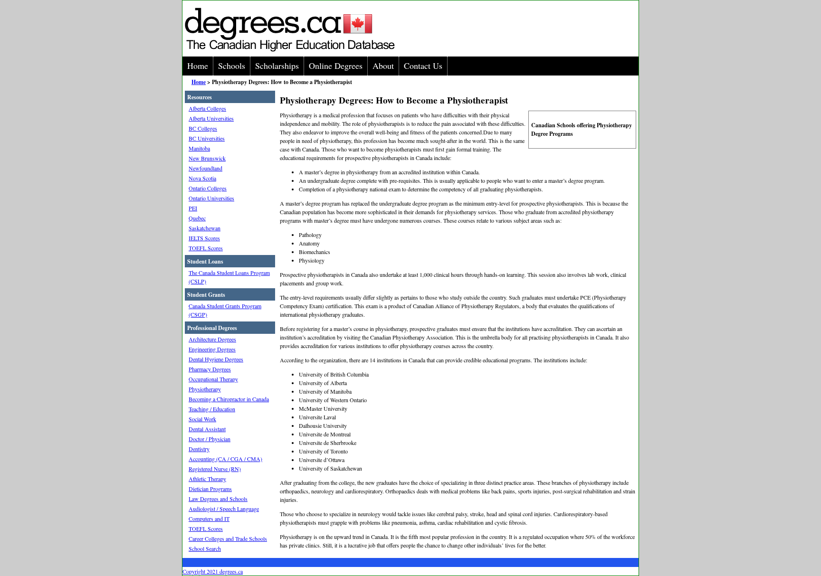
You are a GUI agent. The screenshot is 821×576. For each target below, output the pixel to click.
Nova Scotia (202, 178)
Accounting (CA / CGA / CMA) (225, 459)
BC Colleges (203, 128)
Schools (231, 65)
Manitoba (199, 148)
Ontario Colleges (208, 188)
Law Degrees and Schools (218, 498)
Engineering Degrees (212, 349)
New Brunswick (207, 158)
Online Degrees (336, 65)
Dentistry (199, 449)
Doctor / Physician (209, 439)
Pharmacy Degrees (210, 369)
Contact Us (423, 65)
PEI (193, 208)
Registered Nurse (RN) (215, 468)
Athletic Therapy (207, 478)
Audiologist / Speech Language (224, 508)
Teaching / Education (212, 409)
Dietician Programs (210, 488)
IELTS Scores (204, 238)
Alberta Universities (211, 118)
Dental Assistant (207, 429)
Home (197, 65)
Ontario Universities (211, 198)
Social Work (202, 419)
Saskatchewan (204, 228)
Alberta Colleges (207, 108)
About (383, 65)
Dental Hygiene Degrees (216, 359)
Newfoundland (205, 168)
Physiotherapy (205, 389)
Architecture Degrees (212, 339)
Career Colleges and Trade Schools (228, 538)
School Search (205, 548)
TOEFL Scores (206, 248)
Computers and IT (209, 518)
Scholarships (277, 65)
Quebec (197, 218)
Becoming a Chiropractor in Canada (229, 399)
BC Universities (207, 138)
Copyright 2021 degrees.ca (212, 571)
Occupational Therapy (213, 379)
